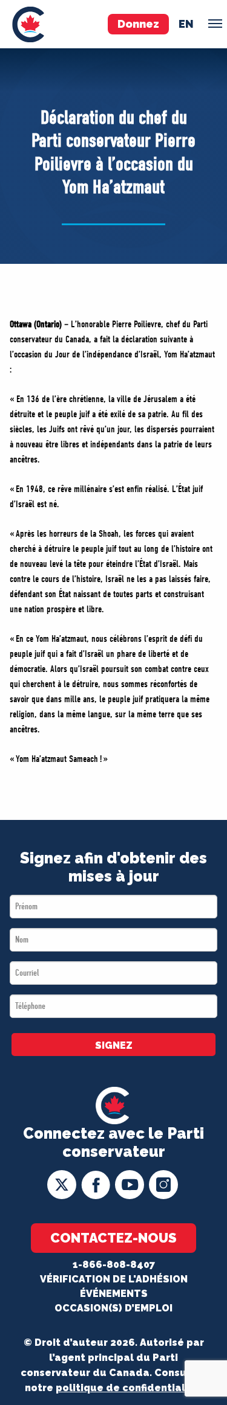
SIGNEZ (114, 1045)
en (186, 24)
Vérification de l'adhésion (114, 1279)
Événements (114, 1293)
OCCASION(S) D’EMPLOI (113, 1308)
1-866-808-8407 (114, 1264)
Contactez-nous (113, 1238)
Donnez (138, 24)
